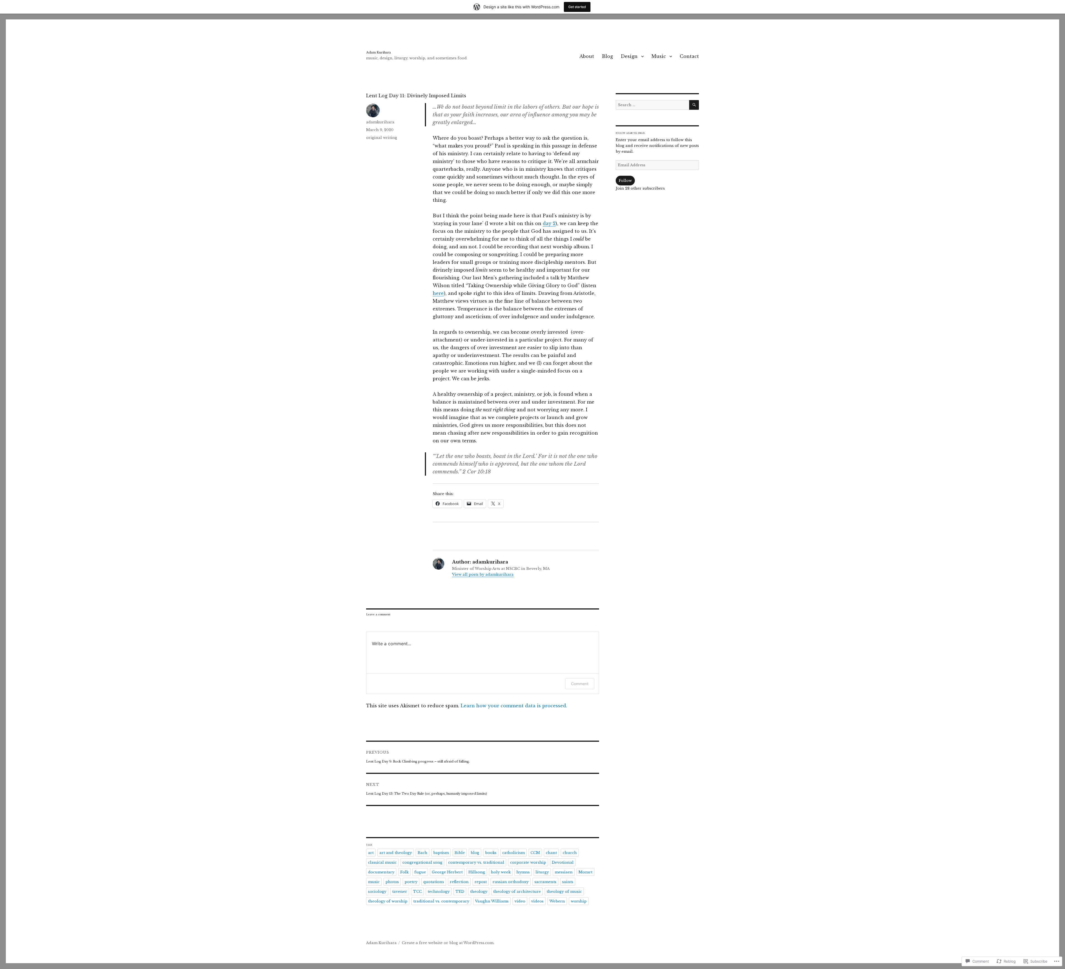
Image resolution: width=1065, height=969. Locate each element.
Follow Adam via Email (630, 133)
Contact (689, 56)
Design (629, 56)
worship (579, 901)
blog (475, 852)
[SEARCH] (694, 105)
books (490, 852)
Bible (460, 852)
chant (551, 852)
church (570, 852)
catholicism (513, 852)
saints (567, 881)
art (371, 852)
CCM (535, 852)
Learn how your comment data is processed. (514, 705)
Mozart (585, 872)
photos (392, 881)
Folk (404, 872)
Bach (422, 852)
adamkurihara (380, 122)
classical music (382, 862)
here (438, 293)
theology (478, 891)
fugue (420, 872)
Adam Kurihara (378, 52)
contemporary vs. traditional (476, 862)
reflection (459, 881)
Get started (577, 7)
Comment (580, 683)
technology (439, 891)
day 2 (549, 223)
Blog (607, 56)
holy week (501, 872)
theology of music (564, 891)
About (586, 56)
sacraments (545, 881)
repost (481, 881)
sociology (377, 891)
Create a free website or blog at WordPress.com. (448, 942)
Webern (557, 901)
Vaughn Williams (492, 901)
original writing (381, 137)
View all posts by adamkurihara (483, 574)
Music (658, 56)
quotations (433, 881)
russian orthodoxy (511, 881)
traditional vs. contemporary (441, 901)
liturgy (542, 872)
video (519, 901)
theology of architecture (517, 891)
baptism (441, 852)
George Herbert (447, 872)
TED (459, 891)
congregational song (422, 862)
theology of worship (387, 901)
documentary (381, 872)
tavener (399, 891)
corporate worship (528, 862)
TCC (417, 891)
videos (537, 901)
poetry (411, 881)
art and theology (395, 852)
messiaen (564, 872)
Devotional (563, 862)
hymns (523, 872)
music (374, 881)
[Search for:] (652, 105)
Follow (625, 180)
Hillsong (476, 872)
